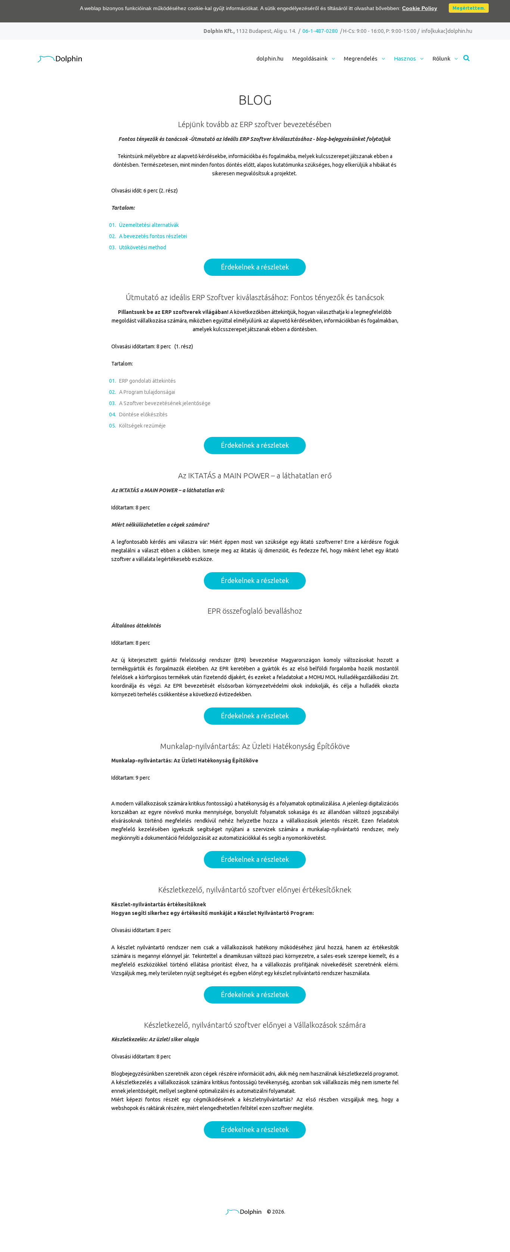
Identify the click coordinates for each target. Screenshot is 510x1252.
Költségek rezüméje (142, 426)
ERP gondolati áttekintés (147, 381)
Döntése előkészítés (143, 414)
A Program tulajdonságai (147, 392)
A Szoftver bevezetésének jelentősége (165, 403)
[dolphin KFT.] (60, 59)
